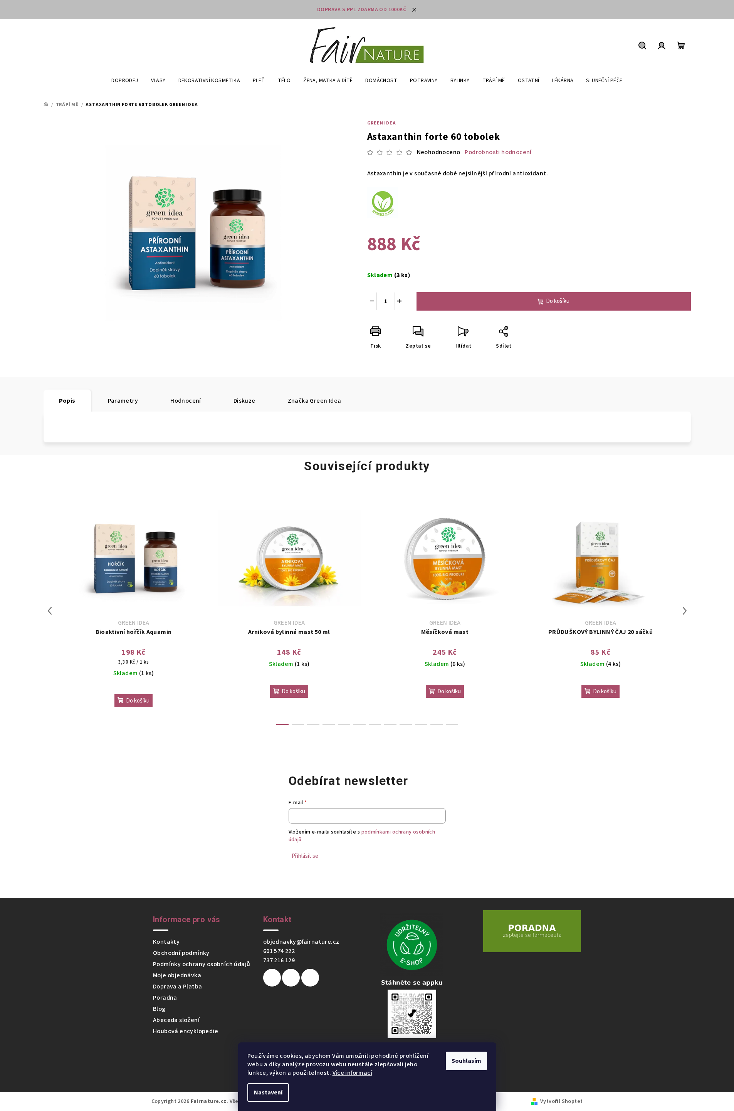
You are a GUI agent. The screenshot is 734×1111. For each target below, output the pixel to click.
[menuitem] (124, 80)
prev (50, 611)
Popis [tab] (67, 401)
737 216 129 (279, 960)
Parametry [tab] (123, 401)
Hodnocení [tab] (185, 401)
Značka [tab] (314, 401)
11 (452, 724)
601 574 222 (279, 951)
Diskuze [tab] (244, 401)
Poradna (165, 997)
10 (436, 724)
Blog (159, 1009)
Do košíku (557, 301)
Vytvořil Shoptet (561, 1101)
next (685, 611)
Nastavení (268, 1092)
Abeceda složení (176, 1020)
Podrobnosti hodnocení (498, 152)
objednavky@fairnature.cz (301, 942)
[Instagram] (291, 978)
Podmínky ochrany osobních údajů (201, 964)
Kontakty (166, 942)
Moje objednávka (177, 975)
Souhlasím (466, 1061)
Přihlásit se (305, 856)
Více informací (353, 1073)
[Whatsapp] (310, 978)
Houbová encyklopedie (185, 1031)
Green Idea (381, 123)
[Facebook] (272, 978)
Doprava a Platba (177, 986)
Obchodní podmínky (181, 953)
